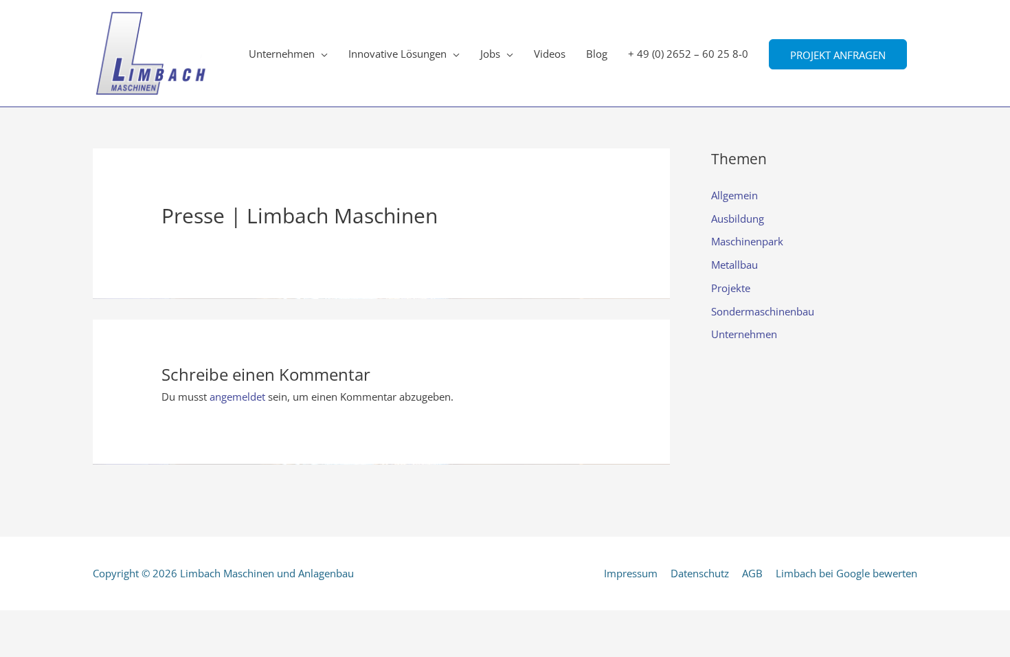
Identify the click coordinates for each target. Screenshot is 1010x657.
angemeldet (237, 396)
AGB (752, 573)
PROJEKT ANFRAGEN (838, 54)
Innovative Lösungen (397, 53)
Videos (549, 53)
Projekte (730, 288)
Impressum (631, 573)
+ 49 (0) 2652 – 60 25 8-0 (688, 53)
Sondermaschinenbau (762, 311)
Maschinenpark (747, 241)
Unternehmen (282, 53)
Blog (596, 53)
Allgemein (734, 195)
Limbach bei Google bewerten (846, 573)
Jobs (490, 53)
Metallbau (734, 264)
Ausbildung (737, 218)
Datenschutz (700, 573)
